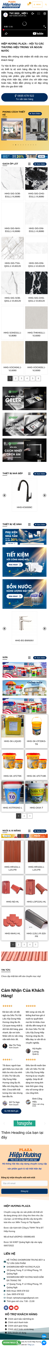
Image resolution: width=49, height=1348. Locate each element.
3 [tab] (18, 145)
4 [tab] (20, 145)
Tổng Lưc (30, 1345)
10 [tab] (36, 145)
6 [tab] (25, 145)
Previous (4, 129)
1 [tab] (13, 145)
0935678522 (9, 1342)
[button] (29, 164)
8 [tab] (31, 145)
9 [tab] (33, 145)
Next (44, 129)
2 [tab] (15, 145)
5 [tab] (23, 145)
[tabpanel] (28, 129)
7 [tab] (28, 145)
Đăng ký (24, 1191)
